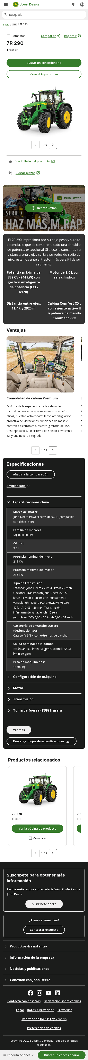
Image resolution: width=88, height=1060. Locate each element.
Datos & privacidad (40, 1010)
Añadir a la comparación (30, 474)
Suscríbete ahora (44, 904)
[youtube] (48, 993)
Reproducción (47, 208)
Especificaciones (18, 1055)
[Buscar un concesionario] (73, 4)
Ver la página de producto (37, 828)
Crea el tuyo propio (44, 74)
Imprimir (70, 36)
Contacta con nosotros (24, 1001)
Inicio (6, 24)
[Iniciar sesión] (82, 4)
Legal (20, 1010)
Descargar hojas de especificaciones (38, 741)
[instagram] (39, 993)
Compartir (48, 36)
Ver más (19, 730)
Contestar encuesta (44, 930)
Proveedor (65, 1010)
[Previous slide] (35, 145)
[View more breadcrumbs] (14, 24)
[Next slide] (53, 145)
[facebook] (30, 993)
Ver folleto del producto (33, 161)
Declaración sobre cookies (62, 1001)
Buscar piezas (25, 173)
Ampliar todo (16, 486)
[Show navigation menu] (6, 4)
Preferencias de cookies (44, 1028)
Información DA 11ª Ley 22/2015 (44, 1019)
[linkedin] (57, 993)
